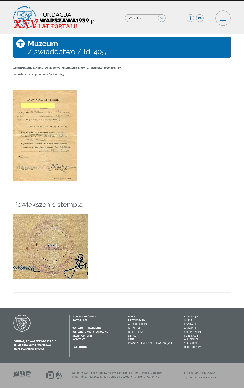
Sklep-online (193, 331)
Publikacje (191, 335)
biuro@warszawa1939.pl (29, 348)
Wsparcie (190, 328)
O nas (188, 320)
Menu (132, 316)
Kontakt (78, 339)
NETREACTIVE (207, 377)
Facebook (190, 16)
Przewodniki (137, 320)
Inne (131, 339)
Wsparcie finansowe (87, 328)
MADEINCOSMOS (205, 372)
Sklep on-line (82, 335)
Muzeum (134, 328)
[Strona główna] (54, 17)
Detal (132, 335)
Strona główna (84, 316)
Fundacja (191, 316)
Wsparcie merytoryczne (90, 331)
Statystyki (191, 343)
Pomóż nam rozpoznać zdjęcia (150, 343)
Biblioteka (135, 331)
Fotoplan (79, 320)
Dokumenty (192, 347)
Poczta (200, 16)
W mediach (191, 339)
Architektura (138, 324)
